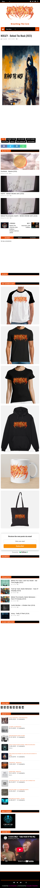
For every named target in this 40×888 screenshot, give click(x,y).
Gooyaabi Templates (32, 885)
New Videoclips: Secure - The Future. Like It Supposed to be (22, 780)
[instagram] (37, 1)
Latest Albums (31, 139)
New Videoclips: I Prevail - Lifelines (17, 798)
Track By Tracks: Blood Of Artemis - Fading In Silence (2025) (22, 744)
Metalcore (5, 141)
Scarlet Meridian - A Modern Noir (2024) (23, 605)
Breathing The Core (20, 24)
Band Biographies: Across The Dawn (17, 735)
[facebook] (30, 1)
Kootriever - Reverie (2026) (9, 171)
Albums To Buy (11, 139)
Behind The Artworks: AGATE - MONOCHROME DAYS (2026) (19, 216)
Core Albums (20, 139)
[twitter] (33, 1)
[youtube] (35, 1)
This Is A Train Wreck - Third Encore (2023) (18, 717)
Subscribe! (20, 546)
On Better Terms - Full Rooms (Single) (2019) (18, 789)
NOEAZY (12, 141)
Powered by (15, 552)
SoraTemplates (12, 885)
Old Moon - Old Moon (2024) (15, 726)
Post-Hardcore (21, 141)
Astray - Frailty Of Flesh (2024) (20, 613)
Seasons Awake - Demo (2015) (15, 771)
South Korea (31, 141)
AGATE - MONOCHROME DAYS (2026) (12, 193)
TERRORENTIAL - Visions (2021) (15, 762)
